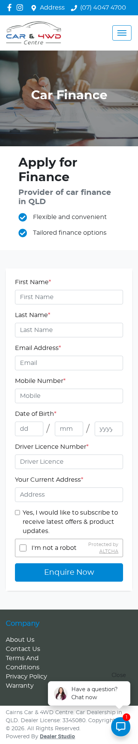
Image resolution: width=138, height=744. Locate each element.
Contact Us (23, 649)
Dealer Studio (57, 736)
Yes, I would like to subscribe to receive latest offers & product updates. (70, 522)
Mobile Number (40, 381)
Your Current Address (49, 480)
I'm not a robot (54, 548)
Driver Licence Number (52, 447)
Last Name (32, 315)
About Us (20, 640)
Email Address (38, 348)
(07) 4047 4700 (103, 8)
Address (52, 8)
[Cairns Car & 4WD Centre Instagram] (21, 7)
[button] (121, 33)
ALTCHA (108, 551)
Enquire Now (69, 572)
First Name (33, 282)
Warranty (20, 686)
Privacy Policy (26, 677)
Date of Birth (35, 414)
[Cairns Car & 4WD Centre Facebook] (11, 7)
